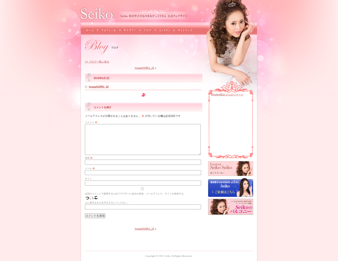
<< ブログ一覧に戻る (97, 61)
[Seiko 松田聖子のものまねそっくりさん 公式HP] (169, 256)
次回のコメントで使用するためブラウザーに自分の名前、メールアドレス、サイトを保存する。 (135, 193)
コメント (91, 122)
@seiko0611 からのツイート (227, 94)
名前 (89, 158)
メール (90, 168)
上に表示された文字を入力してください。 (107, 202)
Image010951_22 (144, 68)
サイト (88, 178)
